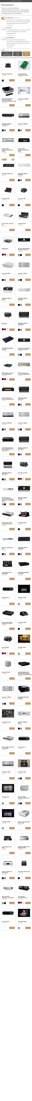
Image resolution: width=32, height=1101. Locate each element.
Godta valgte (18, 54)
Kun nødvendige (7, 54)
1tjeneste (9, 25)
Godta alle (26, 54)
